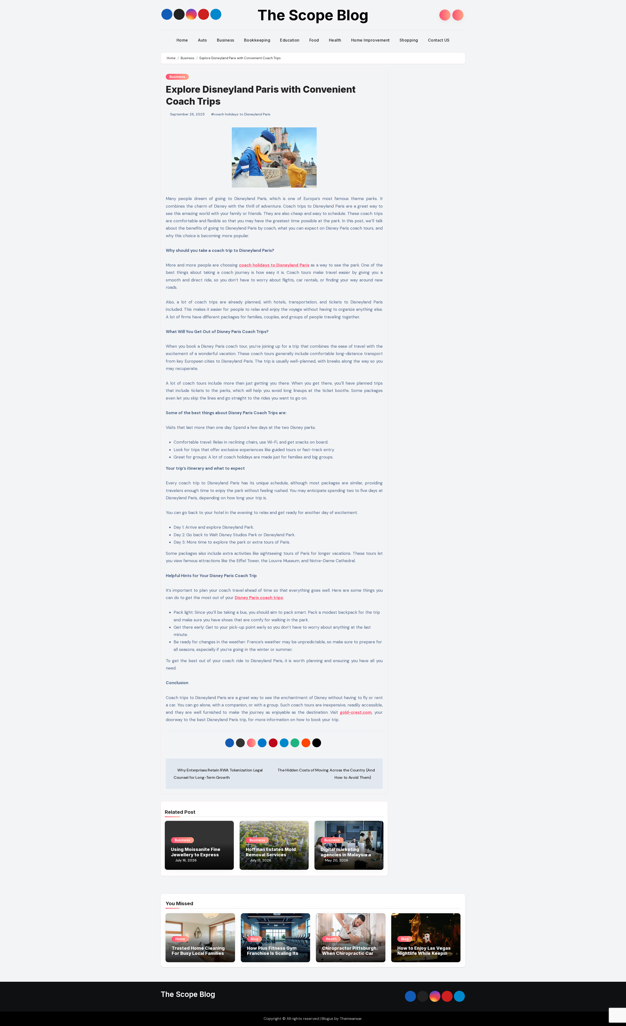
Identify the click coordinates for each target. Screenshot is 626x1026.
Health (335, 40)
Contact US (439, 40)
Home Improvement (370, 40)
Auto (202, 40)
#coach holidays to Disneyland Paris (240, 114)
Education (290, 40)
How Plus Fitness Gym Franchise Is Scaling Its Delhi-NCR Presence (272, 953)
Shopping (409, 40)
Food (314, 40)
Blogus (327, 1018)
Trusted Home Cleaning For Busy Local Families (198, 951)
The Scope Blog (313, 15)
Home (182, 40)
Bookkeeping (257, 40)
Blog (254, 939)
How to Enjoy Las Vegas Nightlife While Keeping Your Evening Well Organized (424, 956)
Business (225, 40)
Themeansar (351, 1018)
